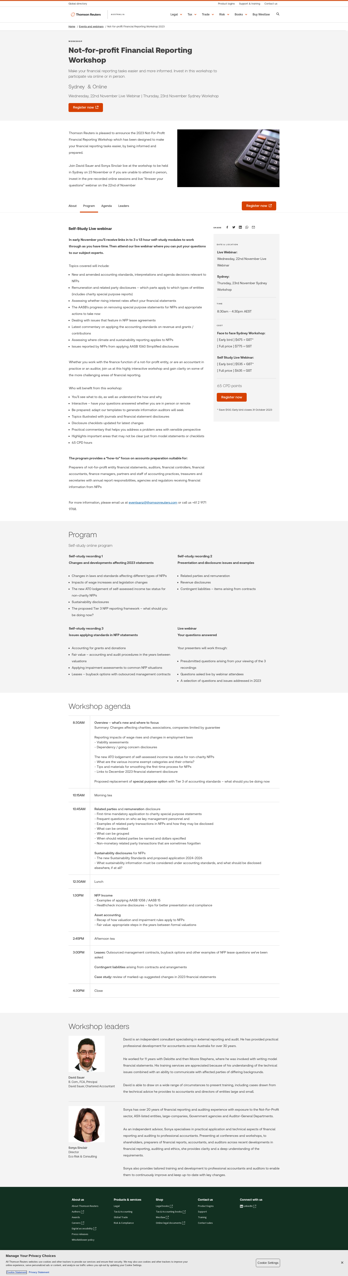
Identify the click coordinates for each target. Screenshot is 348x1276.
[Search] (278, 14)
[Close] (342, 1263)
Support (202, 1211)
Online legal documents (168, 1223)
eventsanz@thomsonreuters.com (153, 502)
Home (72, 26)
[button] (176, 14)
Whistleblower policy (83, 1240)
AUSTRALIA (118, 14)
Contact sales (205, 1223)
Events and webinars (91, 26)
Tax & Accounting (123, 1211)
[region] (174, 1263)
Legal (117, 1206)
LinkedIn (248, 1206)
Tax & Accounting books (169, 1211)
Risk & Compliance (124, 1223)
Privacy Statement (38, 1272)
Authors (76, 1211)
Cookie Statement (16, 1272)
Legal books (162, 1206)
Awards (76, 1217)
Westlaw (160, 1217)
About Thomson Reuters (85, 1206)
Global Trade (121, 1217)
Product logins (206, 1206)
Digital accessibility (82, 1228)
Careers (76, 1223)
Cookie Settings (268, 1262)
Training (202, 1217)
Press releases (80, 1234)
